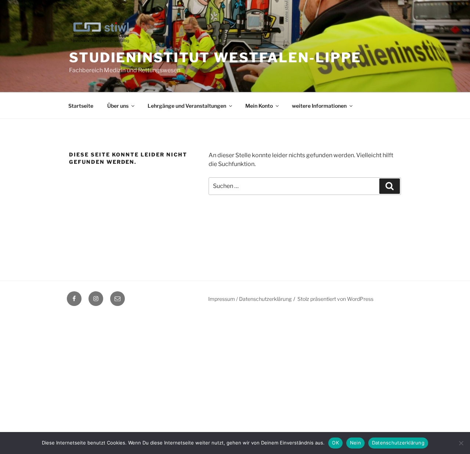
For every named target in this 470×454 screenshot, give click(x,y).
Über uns (118, 106)
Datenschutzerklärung (398, 443)
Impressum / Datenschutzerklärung (250, 299)
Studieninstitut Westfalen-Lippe (215, 57)
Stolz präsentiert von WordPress (335, 299)
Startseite (80, 106)
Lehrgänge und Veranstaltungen (187, 106)
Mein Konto (259, 106)
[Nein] (460, 443)
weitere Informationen (319, 106)
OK (335, 443)
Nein (355, 443)
